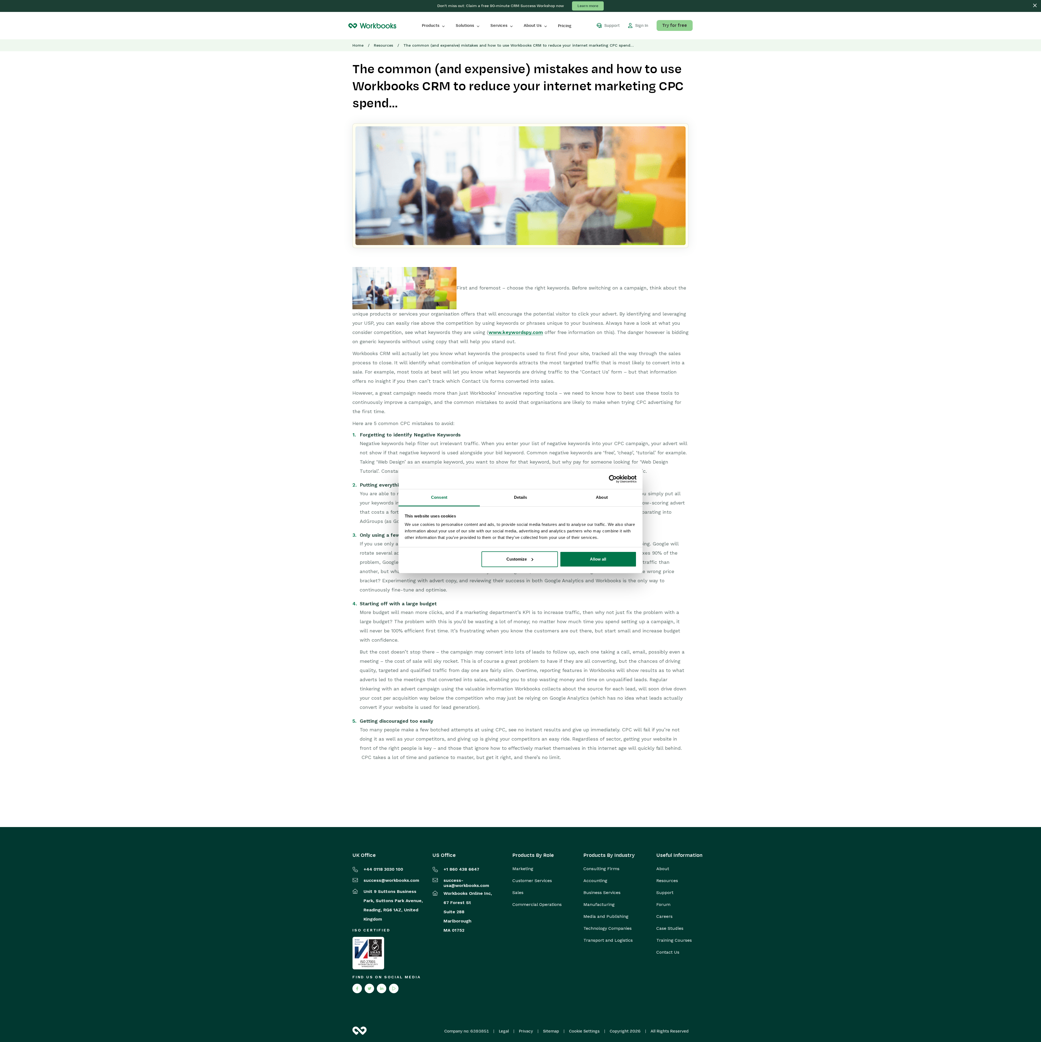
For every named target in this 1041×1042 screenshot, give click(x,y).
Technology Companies (607, 928)
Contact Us (667, 952)
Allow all (598, 559)
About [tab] (602, 497)
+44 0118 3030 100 (383, 869)
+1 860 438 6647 (461, 869)
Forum (663, 904)
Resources (383, 45)
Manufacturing (599, 904)
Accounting (595, 881)
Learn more (587, 6)
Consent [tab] (439, 497)
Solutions (465, 25)
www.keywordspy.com (516, 332)
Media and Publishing (605, 916)
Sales (517, 892)
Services (498, 25)
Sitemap (551, 1031)
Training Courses (674, 940)
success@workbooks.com (391, 880)
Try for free (674, 25)
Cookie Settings (584, 1031)
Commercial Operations (537, 904)
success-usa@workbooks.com (466, 883)
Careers (664, 916)
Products (430, 25)
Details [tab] (520, 497)
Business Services (602, 892)
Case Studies (669, 928)
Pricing (564, 26)
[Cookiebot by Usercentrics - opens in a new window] (613, 479)
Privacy (526, 1031)
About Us (533, 25)
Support (664, 892)
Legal (504, 1031)
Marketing (522, 869)
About (662, 869)
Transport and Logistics (608, 940)
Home (358, 45)
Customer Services (532, 881)
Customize (516, 559)
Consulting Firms (601, 869)
